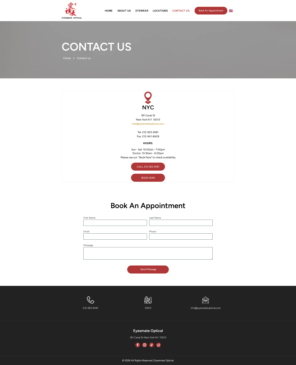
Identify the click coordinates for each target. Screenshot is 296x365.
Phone (152, 231)
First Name (89, 217)
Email (86, 231)
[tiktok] (151, 345)
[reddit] (158, 345)
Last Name (155, 217)
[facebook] (137, 345)
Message (88, 245)
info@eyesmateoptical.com (148, 123)
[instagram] (144, 345)
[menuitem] (109, 10)
